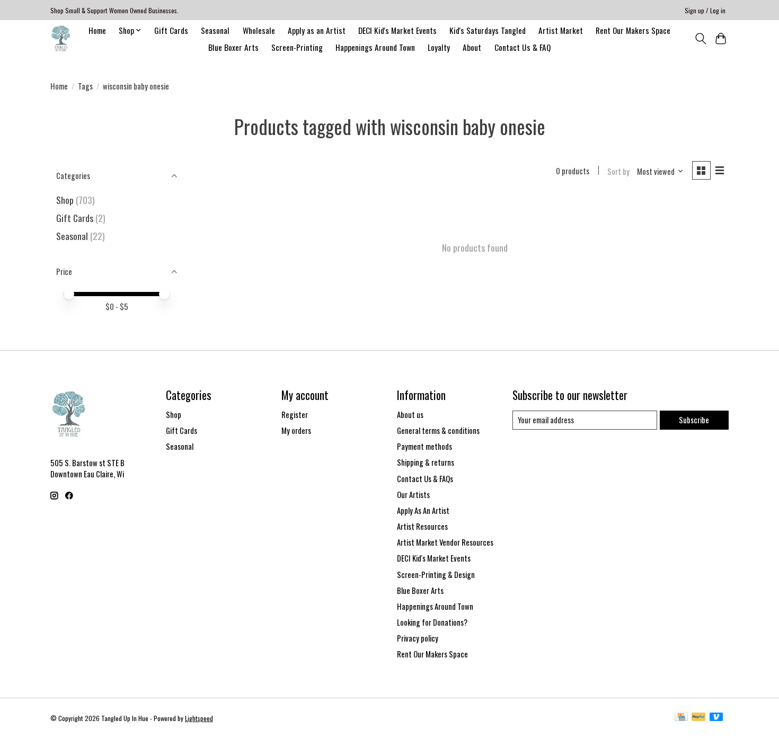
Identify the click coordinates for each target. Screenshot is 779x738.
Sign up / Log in (705, 10)
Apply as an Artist (317, 30)
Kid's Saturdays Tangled (487, 30)
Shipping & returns (425, 462)
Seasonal (215, 30)
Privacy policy (417, 638)
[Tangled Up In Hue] (60, 38)
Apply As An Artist (423, 510)
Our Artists (413, 494)
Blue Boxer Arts (233, 47)
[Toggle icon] (700, 38)
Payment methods (424, 446)
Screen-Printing (297, 47)
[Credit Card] (681, 718)
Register (294, 414)
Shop (65, 200)
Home (97, 30)
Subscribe (694, 419)
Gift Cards (171, 30)
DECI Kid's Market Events (397, 30)
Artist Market (560, 30)
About (472, 47)
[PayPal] (698, 718)
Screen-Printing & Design (436, 574)
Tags (85, 86)
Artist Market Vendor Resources (445, 542)
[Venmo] (716, 718)
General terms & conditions (438, 430)
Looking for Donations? (432, 622)
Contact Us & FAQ (522, 47)
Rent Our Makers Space (633, 30)
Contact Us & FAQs (425, 478)
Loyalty (439, 47)
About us (410, 414)
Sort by (618, 171)
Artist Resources (422, 526)
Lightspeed (199, 718)
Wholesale (259, 30)
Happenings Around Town (375, 47)
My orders (296, 430)
